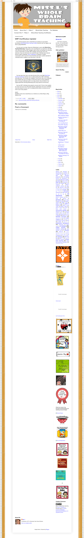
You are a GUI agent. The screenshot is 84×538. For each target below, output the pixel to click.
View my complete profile (26, 523)
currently (64, 189)
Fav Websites (54, 30)
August (59, 105)
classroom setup (63, 187)
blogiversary (65, 182)
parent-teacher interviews (60, 220)
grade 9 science (59, 207)
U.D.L (68, 235)
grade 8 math (59, 203)
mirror (63, 218)
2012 (58, 96)
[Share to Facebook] (32, 98)
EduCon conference (60, 197)
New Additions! (61, 146)
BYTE (57, 183)
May (59, 158)
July (59, 107)
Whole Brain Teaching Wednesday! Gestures (63, 113)
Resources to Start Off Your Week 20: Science (63, 153)
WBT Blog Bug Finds (62, 110)
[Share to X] (31, 98)
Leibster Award (61, 144)
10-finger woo (58, 174)
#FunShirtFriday (59, 173)
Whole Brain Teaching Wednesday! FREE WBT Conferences (62, 149)
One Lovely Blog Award (63, 122)
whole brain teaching (22, 100)
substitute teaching (60, 229)
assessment (64, 178)
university (59, 236)
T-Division (66, 230)
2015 (58, 91)
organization (66, 219)
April (59, 160)
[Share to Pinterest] (33, 98)
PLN (68, 220)
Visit (60, 315)
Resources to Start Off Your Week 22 (62, 133)
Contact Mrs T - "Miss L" (21, 32)
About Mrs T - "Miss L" (26, 30)
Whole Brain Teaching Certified (29, 43)
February (60, 164)
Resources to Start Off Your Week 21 (62, 140)
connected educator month (60, 188)
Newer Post (17, 139)
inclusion (65, 207)
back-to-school (65, 180)
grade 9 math (64, 206)
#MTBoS (65, 173)
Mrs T (24, 519)
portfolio (59, 221)
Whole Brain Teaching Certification (41, 32)
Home (16, 30)
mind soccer (58, 218)
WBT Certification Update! (63, 115)
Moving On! (58, 39)
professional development (62, 223)
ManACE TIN (65, 215)
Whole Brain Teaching (42, 30)
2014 (58, 93)
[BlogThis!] (30, 98)
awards (58, 180)
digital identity (65, 192)
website (66, 238)
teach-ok (61, 231)
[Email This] (28, 98)
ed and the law (60, 194)
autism (57, 179)
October (60, 102)
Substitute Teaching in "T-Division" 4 (63, 118)
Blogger (47, 529)
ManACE (59, 215)
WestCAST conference (60, 239)
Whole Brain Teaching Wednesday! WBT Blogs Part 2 (62, 136)
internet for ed (59, 211)
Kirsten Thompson (61, 507)
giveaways (58, 199)
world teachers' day (59, 243)
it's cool (62, 212)
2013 (58, 95)
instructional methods (61, 210)
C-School (62, 183)
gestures (64, 198)
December (60, 98)
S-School (63, 226)
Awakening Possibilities (64, 179)
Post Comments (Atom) (26, 142)
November (60, 100)
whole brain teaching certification (33, 100)
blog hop (58, 182)
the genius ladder (63, 234)
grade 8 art (64, 202)
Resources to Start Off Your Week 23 (62, 121)
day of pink (58, 191)
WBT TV (61, 238)
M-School (67, 214)
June (59, 109)
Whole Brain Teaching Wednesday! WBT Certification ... (62, 127)
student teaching (60, 227)
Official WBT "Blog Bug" (63, 124)
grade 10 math (60, 201)
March (59, 162)
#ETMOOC (65, 171)
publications (61, 224)
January (60, 165)
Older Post (49, 139)
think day (63, 235)
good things (66, 199)
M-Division (62, 214)
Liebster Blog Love (62, 130)
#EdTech (57, 171)
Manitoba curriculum (61, 216)
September (60, 103)
